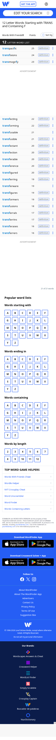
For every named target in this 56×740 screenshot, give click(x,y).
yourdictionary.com (22, 525)
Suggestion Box (28, 615)
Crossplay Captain (28, 698)
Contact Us (28, 602)
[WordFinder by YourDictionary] (5, 4)
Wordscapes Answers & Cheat (28, 656)
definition (44, 48)
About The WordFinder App (28, 594)
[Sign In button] (46, 4)
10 (22, 459)
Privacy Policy (28, 606)
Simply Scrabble (28, 687)
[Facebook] (22, 579)
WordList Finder (28, 677)
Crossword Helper (28, 666)
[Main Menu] (52, 4)
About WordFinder (28, 590)
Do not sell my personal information (28, 637)
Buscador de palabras (28, 708)
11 (30, 459)
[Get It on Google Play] (41, 544)
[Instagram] (34, 579)
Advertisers (28, 598)
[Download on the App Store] (14, 544)
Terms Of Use (28, 610)
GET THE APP (28, 4)
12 (37, 459)
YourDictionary (28, 719)
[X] (28, 579)
